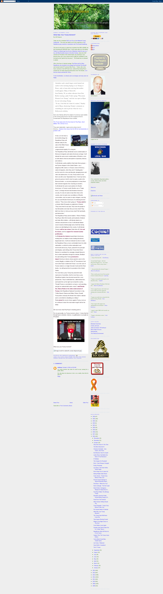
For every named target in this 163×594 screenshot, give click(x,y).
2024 (94, 421)
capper (93, 49)
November (96, 440)
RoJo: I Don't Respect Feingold (101, 463)
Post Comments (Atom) (66, 405)
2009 (94, 583)
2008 (94, 585)
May (95, 559)
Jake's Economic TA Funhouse (98, 327)
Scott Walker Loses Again (100, 525)
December (96, 438)
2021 (94, 425)
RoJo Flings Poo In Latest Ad (101, 471)
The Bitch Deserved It (99, 446)
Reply (59, 376)
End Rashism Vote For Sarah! (101, 452)
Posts (94, 202)
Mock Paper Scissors (96, 329)
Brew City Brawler (95, 270)
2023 (94, 423)
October (96, 442)
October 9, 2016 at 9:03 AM (69, 367)
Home (71, 402)
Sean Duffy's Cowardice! (100, 545)
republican (62, 358)
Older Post (85, 402)
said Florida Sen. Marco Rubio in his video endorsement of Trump (69, 289)
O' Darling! (96, 459)
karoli (92, 266)
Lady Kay (106, 275)
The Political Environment (97, 333)
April (95, 561)
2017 (94, 434)
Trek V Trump (97, 547)
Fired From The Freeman (100, 499)
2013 (94, 574)
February (96, 565)
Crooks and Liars (95, 325)
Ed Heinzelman (95, 45)
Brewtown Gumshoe (96, 323)
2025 (94, 418)
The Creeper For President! (100, 461)
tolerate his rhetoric (64, 236)
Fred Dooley (106, 257)
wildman (60, 367)
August (96, 552)
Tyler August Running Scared (101, 519)
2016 (94, 436)
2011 (94, 579)
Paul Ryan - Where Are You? (101, 483)
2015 (94, 570)
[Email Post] (76, 355)
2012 (94, 577)
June (95, 556)
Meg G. (93, 47)
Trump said (80, 202)
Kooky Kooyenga (98, 465)
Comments (96, 205)
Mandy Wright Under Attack (100, 473)
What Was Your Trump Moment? (64, 35)
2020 (94, 427)
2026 (94, 416)
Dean (95, 312)
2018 (94, 432)
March (95, 563)
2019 (94, 429)
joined (60, 300)
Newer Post (56, 402)
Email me (93, 190)
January (96, 567)
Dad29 (100, 280)
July (95, 554)
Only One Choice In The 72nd (101, 444)
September (97, 550)
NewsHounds (94, 331)
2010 (94, 581)
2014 (94, 572)
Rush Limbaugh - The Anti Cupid (101, 485)
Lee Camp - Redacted (99, 543)
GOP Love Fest (70, 40)
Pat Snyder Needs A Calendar (101, 509)
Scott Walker (77, 358)
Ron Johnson (69, 358)
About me (93, 187)
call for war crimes (65, 229)
